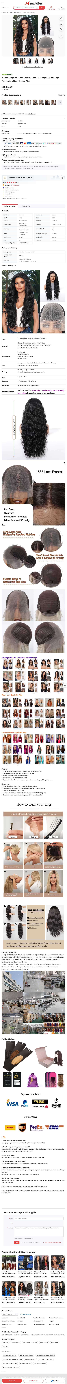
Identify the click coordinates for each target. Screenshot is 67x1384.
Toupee (51, 1321)
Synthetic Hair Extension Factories (12, 1359)
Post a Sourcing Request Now (52, 1242)
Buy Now (12, 1381)
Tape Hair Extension (39, 1318)
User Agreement (43, 1377)
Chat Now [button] (56, 1381)
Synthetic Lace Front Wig (10, 1363)
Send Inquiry (33, 1381)
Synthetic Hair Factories (9, 1355)
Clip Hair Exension (38, 1321)
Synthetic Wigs (22, 1324)
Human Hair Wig (31, 12)
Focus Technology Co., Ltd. (22, 1377)
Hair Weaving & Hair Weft (30, 1342)
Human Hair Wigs (6, 1324)
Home (3, 12)
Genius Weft (5, 1318)
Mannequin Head (54, 1324)
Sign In (4, 198)
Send (16, 1242)
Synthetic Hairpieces (39, 1324)
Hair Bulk (20, 1321)
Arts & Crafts (9, 12)
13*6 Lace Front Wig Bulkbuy (11, 1368)
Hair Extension (16, 1342)
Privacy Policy (59, 1377)
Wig (24, 12)
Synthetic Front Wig (25, 1363)
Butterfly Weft (21, 1318)
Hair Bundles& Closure (8, 1321)
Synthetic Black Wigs (40, 1363)
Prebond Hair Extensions (56, 1318)
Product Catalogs (26, 1314)
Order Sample (31, 114)
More (3, 1371)
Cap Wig (5, 1347)
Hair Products (17, 12)
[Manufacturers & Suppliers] (33, 3)
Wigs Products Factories (26, 1355)
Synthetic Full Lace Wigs (45, 1359)
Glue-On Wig (54, 1342)
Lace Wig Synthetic (30, 1359)
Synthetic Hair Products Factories (46, 1355)
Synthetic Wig (44, 1342)
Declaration (51, 1377)
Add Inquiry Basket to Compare (33, 67)
